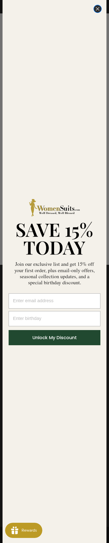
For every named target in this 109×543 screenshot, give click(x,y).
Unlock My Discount (54, 337)
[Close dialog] (97, 9)
